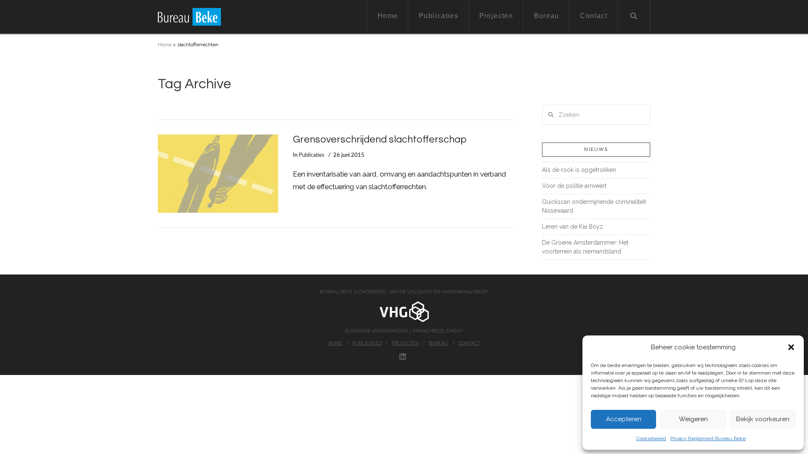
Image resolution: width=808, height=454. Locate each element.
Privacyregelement (438, 331)
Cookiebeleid (651, 438)
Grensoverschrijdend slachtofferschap (380, 140)
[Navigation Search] (634, 17)
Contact (469, 343)
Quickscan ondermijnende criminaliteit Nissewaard (594, 206)
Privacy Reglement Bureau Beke (708, 438)
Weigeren (693, 419)
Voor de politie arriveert (574, 185)
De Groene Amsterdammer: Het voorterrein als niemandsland (585, 247)
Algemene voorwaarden (377, 331)
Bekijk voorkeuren (762, 419)
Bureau (438, 343)
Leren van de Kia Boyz (572, 226)
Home (165, 45)
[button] (791, 347)
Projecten (405, 343)
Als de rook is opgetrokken (579, 169)
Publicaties (311, 155)
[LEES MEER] (218, 174)
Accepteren (623, 419)
